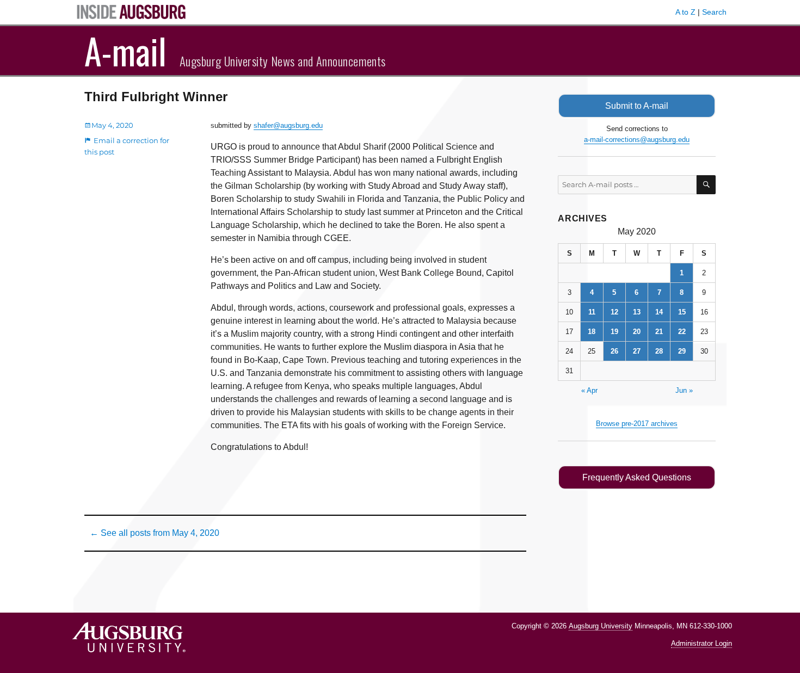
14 (659, 312)
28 (659, 351)
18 (591, 332)
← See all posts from (154, 533)
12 (614, 312)
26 (614, 351)
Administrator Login (701, 643)
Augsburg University (600, 626)
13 (637, 312)
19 (614, 332)
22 (682, 332)
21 (659, 332)
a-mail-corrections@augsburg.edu (637, 139)
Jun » (684, 390)
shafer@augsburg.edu (288, 125)
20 (637, 332)
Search (714, 12)
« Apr (589, 390)
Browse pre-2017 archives (637, 423)
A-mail (125, 50)
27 (637, 351)
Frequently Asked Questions (636, 477)
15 (682, 312)
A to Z (685, 12)
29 (682, 351)
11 (591, 312)
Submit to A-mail (636, 105)
